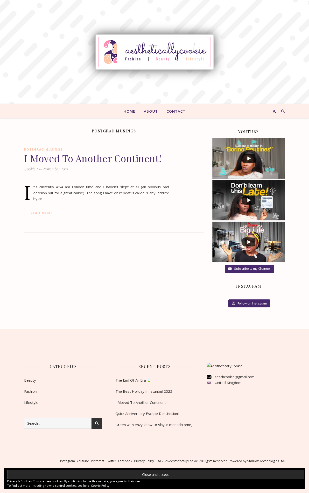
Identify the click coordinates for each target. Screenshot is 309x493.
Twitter (111, 461)
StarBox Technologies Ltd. (266, 461)
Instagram (67, 461)
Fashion (30, 391)
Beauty (30, 380)
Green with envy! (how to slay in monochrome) (153, 424)
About (151, 111)
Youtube (83, 461)
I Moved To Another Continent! (93, 158)
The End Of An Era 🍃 (133, 380)
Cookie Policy (100, 486)
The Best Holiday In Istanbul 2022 (143, 391)
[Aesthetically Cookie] (154, 52)
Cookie (29, 169)
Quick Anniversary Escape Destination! (147, 413)
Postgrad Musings (43, 149)
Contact (176, 111)
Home (129, 111)
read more (41, 213)
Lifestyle (31, 402)
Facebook (125, 461)
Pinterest (97, 461)
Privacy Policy (144, 461)
